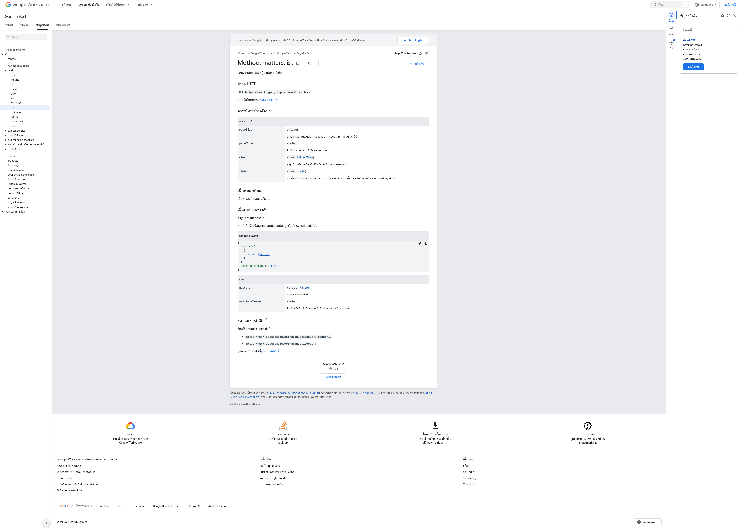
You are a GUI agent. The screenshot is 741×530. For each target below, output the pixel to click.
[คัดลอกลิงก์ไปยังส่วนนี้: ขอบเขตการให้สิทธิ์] (270, 321)
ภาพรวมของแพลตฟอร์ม (70, 465)
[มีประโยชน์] (420, 53)
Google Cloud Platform (167, 506)
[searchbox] (26, 37)
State (301, 171)
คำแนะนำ (25, 25)
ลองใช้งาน (693, 67)
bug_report (722, 15)
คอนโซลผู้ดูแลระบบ (270, 465)
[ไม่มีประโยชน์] (426, 53)
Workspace (38, 4)
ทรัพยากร (143, 4)
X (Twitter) (469, 478)
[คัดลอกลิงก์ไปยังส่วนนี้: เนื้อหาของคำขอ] (266, 191)
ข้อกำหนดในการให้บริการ (69, 490)
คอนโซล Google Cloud (272, 478)
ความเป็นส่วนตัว (79, 521)
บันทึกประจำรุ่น (64, 478)
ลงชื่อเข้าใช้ (730, 4)
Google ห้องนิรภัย (88, 4)
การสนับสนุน (63, 25)
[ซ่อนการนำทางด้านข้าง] (46, 523)
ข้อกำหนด (62, 521)
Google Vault (16, 16)
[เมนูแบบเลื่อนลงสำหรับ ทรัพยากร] (152, 4)
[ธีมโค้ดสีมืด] (426, 244)
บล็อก (466, 465)
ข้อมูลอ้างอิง (42, 25)
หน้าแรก (66, 4)
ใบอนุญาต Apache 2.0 (365, 393)
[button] (25, 54)
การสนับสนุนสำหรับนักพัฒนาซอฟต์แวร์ (77, 484)
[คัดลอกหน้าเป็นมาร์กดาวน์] (309, 63)
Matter (264, 254)
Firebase (140, 506)
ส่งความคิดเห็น (416, 63)
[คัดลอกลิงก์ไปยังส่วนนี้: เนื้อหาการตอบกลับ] (271, 210)
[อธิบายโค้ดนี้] (420, 244)
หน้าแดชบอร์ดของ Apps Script (277, 471)
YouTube (468, 484)
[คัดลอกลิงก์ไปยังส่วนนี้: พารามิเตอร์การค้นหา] (274, 111)
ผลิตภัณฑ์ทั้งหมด (115, 4)
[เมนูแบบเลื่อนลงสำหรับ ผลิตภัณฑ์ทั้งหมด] (129, 4)
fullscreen (728, 15)
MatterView (305, 157)
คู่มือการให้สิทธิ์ (270, 351)
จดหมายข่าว (469, 471)
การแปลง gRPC (268, 100)
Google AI (194, 506)
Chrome (122, 506)
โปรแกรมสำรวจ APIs (271, 484)
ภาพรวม (9, 25)
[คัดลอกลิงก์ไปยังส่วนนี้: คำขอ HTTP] (260, 84)
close (735, 15)
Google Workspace (261, 53)
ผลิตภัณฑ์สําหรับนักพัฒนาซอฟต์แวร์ (76, 471)
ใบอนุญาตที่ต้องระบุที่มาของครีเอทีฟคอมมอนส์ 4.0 (293, 393)
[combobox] (669, 4)
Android (105, 506)
